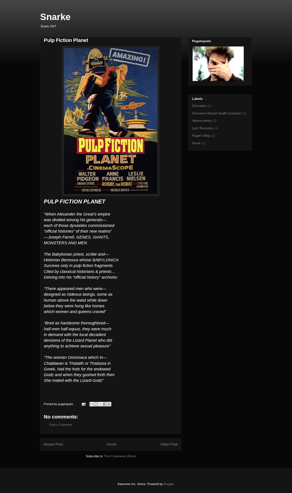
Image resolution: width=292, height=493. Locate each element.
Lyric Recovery (202, 128)
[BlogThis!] (96, 404)
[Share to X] (100, 404)
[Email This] (91, 404)
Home (112, 444)
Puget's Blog (201, 135)
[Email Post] (83, 404)
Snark (196, 143)
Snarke (55, 17)
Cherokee (199, 106)
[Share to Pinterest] (109, 404)
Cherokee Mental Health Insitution (216, 113)
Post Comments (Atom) (120, 456)
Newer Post (53, 444)
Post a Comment (61, 424)
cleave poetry (201, 120)
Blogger (169, 484)
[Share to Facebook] (104, 404)
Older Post (168, 444)
